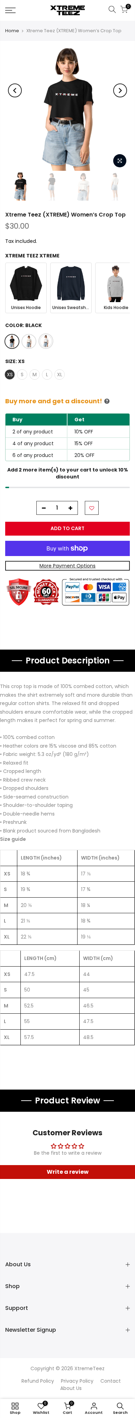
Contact (110, 1380)
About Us (71, 1388)
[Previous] (15, 90)
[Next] (120, 90)
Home (12, 30)
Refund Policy (37, 1380)
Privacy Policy (77, 1380)
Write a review (68, 1172)
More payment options (67, 565)
